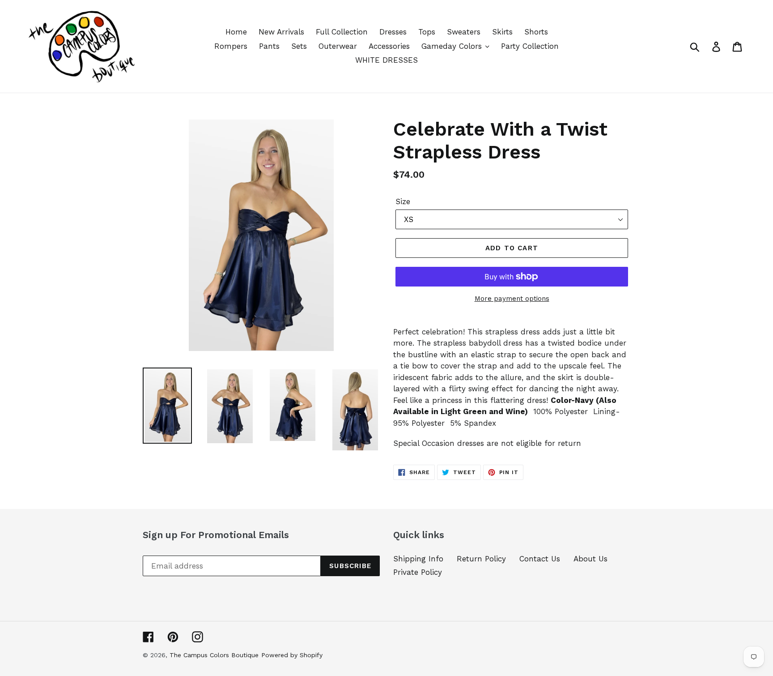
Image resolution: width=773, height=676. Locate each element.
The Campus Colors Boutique (214, 655)
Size (402, 201)
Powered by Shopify (292, 655)
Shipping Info (418, 558)
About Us (590, 558)
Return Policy (481, 558)
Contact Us (539, 558)
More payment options (512, 299)
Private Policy (417, 572)
